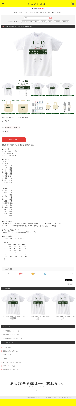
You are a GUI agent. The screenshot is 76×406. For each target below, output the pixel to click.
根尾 (50, 21)
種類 (3, 127)
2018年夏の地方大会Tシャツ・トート (13, 338)
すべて (9, 273)
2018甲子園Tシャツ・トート (11, 331)
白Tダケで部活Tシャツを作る (12, 362)
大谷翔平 (65, 21)
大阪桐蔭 (57, 21)
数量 (3, 131)
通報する (70, 284)
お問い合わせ (7, 355)
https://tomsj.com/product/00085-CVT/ (19, 232)
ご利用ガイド (7, 347)
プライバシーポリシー (10, 366)
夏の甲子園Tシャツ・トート (11, 334)
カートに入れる (14, 140)
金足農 (44, 21)
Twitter (5, 358)
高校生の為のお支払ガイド (11, 351)
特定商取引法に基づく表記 (11, 369)
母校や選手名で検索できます (30, 21)
